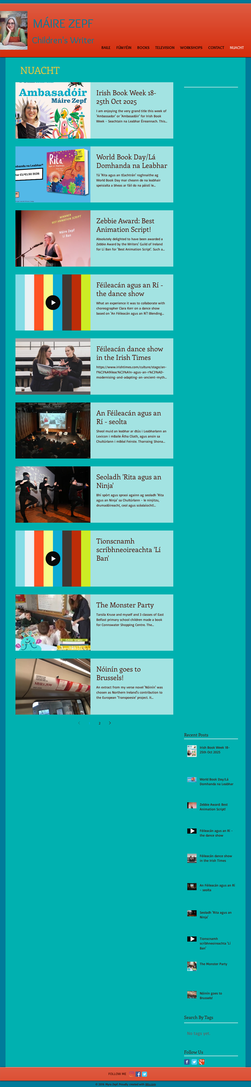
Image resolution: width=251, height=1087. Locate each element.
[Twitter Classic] (194, 1062)
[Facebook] (138, 1074)
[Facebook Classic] (187, 1062)
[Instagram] (131, 1074)
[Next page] (109, 723)
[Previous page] (79, 723)
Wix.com (150, 1084)
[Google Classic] (201, 1062)
